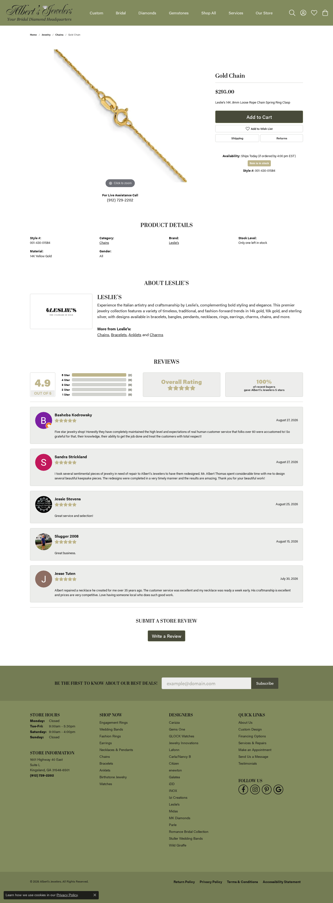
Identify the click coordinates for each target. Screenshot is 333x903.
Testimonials (247, 763)
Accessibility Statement (282, 881)
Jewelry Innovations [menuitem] (183, 742)
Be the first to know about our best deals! (106, 683)
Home (33, 34)
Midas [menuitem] (173, 810)
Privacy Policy (211, 881)
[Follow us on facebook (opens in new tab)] (243, 789)
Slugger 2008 (66, 536)
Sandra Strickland (71, 456)
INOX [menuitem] (173, 790)
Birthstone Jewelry (113, 776)
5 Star (66, 375)
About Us (245, 722)
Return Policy (184, 881)
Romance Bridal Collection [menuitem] (188, 831)
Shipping (237, 138)
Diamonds (147, 13)
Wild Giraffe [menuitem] (177, 845)
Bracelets (119, 334)
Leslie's (174, 242)
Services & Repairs (252, 742)
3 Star (66, 384)
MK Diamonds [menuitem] (179, 817)
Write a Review (166, 636)
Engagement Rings (113, 722)
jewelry (46, 34)
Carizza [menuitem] (174, 722)
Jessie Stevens (68, 499)
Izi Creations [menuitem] (178, 797)
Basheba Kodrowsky (73, 415)
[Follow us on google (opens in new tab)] (278, 789)
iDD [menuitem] (172, 783)
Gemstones (179, 13)
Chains (59, 34)
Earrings (105, 742)
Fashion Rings (110, 735)
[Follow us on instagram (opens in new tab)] (255, 789)
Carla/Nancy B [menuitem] (180, 756)
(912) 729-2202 (120, 200)
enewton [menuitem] (175, 770)
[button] (292, 13)
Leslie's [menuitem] (174, 804)
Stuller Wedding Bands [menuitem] (186, 838)
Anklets (134, 334)
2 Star (66, 389)
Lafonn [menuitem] (174, 749)
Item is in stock (259, 163)
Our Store (264, 13)
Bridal (121, 13)
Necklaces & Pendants (116, 749)
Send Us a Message (253, 756)
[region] (120, 116)
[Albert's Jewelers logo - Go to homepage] (39, 13)
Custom (96, 13)
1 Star (66, 394)
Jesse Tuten (65, 573)
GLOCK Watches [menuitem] (181, 735)
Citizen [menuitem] (174, 763)
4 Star (66, 380)
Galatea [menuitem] (174, 776)
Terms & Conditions (242, 881)
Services (236, 13)
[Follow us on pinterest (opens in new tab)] (267, 789)
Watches (105, 783)
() (130, 375)
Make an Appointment (254, 749)
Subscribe (265, 683)
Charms (156, 334)
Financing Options (252, 735)
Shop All (208, 13)
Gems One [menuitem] (177, 729)
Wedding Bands (111, 729)
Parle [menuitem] (172, 824)
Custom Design (250, 729)
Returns (281, 138)
